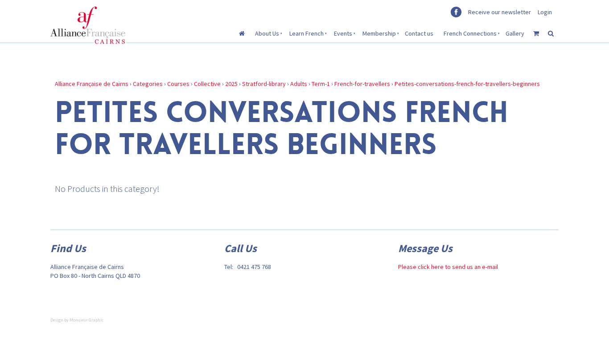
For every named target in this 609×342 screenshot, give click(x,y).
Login (545, 12)
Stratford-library (264, 84)
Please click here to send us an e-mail (448, 267)
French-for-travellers (362, 84)
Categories (148, 84)
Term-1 (321, 84)
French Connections (470, 33)
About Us (267, 33)
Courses (178, 84)
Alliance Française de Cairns (91, 84)
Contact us (419, 33)
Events (343, 33)
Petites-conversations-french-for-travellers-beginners (467, 84)
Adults (298, 84)
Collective (207, 84)
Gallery (515, 33)
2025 (231, 84)
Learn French (306, 33)
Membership (379, 33)
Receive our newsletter (499, 12)
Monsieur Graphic (86, 320)
